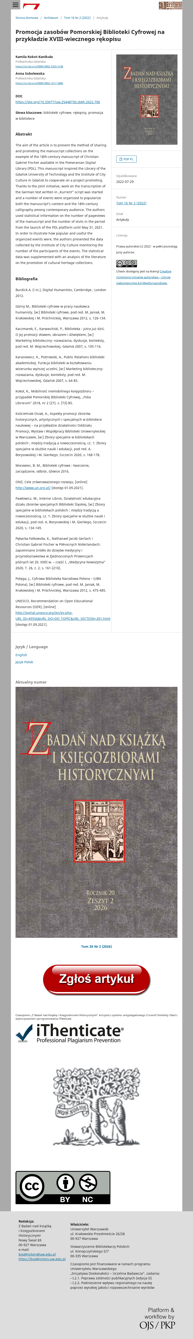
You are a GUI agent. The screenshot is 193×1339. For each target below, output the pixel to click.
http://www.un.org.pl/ (33, 488)
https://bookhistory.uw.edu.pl (42, 1259)
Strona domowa (27, 18)
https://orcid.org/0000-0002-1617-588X (39, 83)
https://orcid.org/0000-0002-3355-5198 (39, 66)
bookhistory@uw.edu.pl (37, 1254)
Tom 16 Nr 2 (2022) (77, 18)
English (21, 655)
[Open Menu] (15, 4)
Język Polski (24, 662)
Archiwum (51, 18)
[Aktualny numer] (96, 812)
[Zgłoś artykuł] (96, 996)
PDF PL (128, 159)
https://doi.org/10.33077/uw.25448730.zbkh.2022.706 (58, 102)
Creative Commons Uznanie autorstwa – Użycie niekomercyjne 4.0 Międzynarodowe (143, 277)
